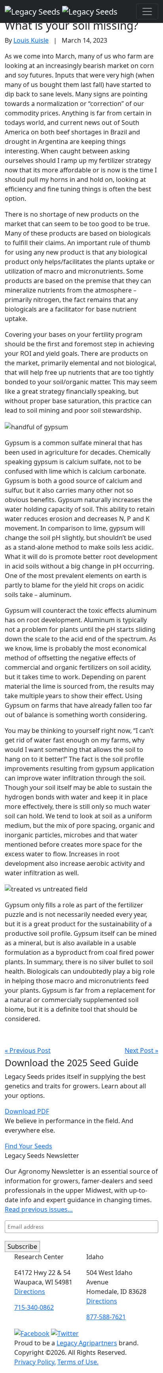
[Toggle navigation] (147, 11)
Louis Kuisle (31, 40)
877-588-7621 (106, 1317)
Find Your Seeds (28, 1146)
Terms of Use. (78, 1362)
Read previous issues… (39, 1209)
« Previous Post (28, 1050)
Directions (29, 1291)
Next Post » (141, 1050)
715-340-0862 (34, 1307)
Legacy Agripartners (87, 1343)
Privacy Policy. (35, 1362)
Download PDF (27, 1111)
